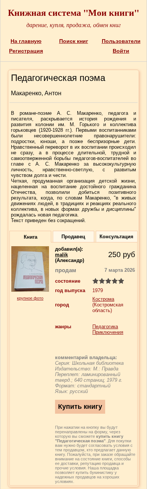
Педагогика (105, 326)
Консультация (116, 236)
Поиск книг (73, 41)
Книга (30, 237)
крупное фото (30, 298)
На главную (26, 41)
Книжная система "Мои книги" (73, 12)
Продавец (73, 236)
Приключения (107, 332)
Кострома (103, 299)
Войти (121, 51)
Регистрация (26, 51)
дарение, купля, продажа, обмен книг (73, 25)
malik (61, 254)
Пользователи (121, 41)
